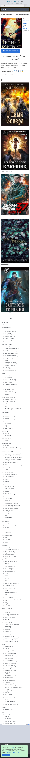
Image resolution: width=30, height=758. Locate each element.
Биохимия (7, 481)
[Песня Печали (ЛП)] (15, 241)
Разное (6, 440)
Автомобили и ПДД (9, 646)
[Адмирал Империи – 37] (15, 194)
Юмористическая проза (10, 721)
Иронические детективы (10, 352)
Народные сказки (8, 709)
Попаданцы (7, 682)
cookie (13, 747)
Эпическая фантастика (10, 701)
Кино (6, 600)
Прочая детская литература (11, 384)
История (6, 529)
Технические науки (9, 510)
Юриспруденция (8, 517)
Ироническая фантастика (10, 663)
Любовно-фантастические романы (12, 457)
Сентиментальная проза (10, 585)
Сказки (6, 394)
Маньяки (6, 360)
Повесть (6, 575)
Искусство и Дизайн (9, 403)
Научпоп (6, 406)
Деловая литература (6, 327)
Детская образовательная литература (13, 375)
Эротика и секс (8, 428)
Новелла (6, 573)
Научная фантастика (9, 680)
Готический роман (9, 660)
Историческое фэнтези (10, 667)
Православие (7, 612)
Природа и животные (9, 553)
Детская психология (9, 490)
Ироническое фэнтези (10, 665)
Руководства (7, 628)
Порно (6, 461)
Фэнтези (25, 23)
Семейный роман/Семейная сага (12, 583)
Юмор (3, 712)
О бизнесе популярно (9, 338)
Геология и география (9, 486)
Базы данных (7, 445)
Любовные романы (6, 451)
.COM (15, 1)
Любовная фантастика (9, 675)
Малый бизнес (8, 335)
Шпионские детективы (10, 370)
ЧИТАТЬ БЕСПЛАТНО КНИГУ (11, 51)
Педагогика (7, 500)
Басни (6, 537)
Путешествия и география (10, 556)
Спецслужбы (7, 324)
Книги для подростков (10, 393)
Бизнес (6, 524)
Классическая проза (9, 568)
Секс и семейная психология (11, 508)
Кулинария (7, 418)
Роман (6, 580)
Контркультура (8, 570)
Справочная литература (7, 622)
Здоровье (7, 527)
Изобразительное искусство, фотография (14, 599)
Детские (4, 373)
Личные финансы (8, 333)
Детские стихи (8, 382)
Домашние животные (9, 415)
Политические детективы (10, 362)
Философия (7, 513)
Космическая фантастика (10, 670)
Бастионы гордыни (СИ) (6, 312)
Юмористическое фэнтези (10, 704)
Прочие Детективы (9, 365)
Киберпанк (7, 668)
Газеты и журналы (9, 597)
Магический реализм (9, 571)
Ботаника (7, 483)
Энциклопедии (8, 631)
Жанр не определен (6, 438)
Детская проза (8, 377)
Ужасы (6, 692)
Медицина (7, 496)
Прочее (3, 594)
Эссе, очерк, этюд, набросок (11, 592)
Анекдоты (7, 714)
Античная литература (9, 636)
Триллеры (7, 369)
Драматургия (5, 431)
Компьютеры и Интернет (7, 443)
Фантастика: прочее (9, 697)
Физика (6, 512)
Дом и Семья (5, 412)
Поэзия (6, 542)
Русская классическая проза (11, 582)
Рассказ (6, 578)
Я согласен (7, 754)
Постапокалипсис (8, 684)
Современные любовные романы (12, 466)
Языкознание (8, 519)
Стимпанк (7, 689)
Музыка (6, 602)
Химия (6, 515)
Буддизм (6, 611)
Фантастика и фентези (7, 651)
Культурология (8, 493)
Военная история (8, 484)
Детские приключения (10, 381)
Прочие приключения (9, 554)
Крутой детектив (8, 358)
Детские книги (5, 387)
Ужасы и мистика (8, 694)
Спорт (6, 425)
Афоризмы (7, 563)
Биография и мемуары (10, 525)
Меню (4, 9)
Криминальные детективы (10, 357)
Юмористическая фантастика (11, 702)
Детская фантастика (9, 389)
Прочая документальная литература (13, 408)
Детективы (7, 350)
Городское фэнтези (9, 658)
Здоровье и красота (9, 416)
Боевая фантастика (9, 655)
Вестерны (7, 547)
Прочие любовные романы (11, 462)
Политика (7, 502)
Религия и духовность (7, 608)
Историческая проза (9, 566)
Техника (3, 644)
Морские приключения (10, 551)
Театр (6, 604)
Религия (6, 616)
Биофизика (7, 479)
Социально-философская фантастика (13, 687)
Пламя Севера (4, 127)
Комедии (7, 716)
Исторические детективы (10, 353)
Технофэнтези (8, 691)
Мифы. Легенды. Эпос (9, 639)
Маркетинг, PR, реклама (10, 336)
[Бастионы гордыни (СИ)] (15, 289)
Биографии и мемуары (10, 399)
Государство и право (9, 488)
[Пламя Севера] (15, 104)
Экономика (7, 341)
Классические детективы (10, 355)
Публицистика (8, 410)
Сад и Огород (8, 423)
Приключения (5, 545)
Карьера (6, 530)
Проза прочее (8, 576)
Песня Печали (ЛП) (5, 264)
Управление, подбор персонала (12, 340)
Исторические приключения (11, 549)
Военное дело (5, 322)
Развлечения (7, 421)
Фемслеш (7, 467)
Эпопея (6, 590)
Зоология (7, 491)
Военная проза (8, 565)
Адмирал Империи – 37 (6, 216)
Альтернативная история (10, 653)
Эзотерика (7, 619)
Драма (6, 433)
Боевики (6, 347)
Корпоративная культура (10, 331)
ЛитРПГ (6, 674)
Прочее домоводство (9, 420)
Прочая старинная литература (11, 641)
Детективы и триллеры (7, 344)
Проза (3, 559)
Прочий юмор (8, 718)
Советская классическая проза (11, 587)
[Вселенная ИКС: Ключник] (15, 150)
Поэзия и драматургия (7, 535)
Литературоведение (9, 495)
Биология (7, 478)
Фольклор (4, 707)
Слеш (6, 464)
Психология (7, 532)
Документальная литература (8, 397)
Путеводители (8, 626)
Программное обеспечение (11, 447)
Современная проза (9, 588)
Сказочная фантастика (10, 685)
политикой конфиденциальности (12, 752)
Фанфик (6, 605)
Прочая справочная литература (12, 624)
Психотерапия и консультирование (12, 505)
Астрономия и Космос (10, 476)
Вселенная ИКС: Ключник (6, 171)
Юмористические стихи (10, 723)
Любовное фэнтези (9, 677)
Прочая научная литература (11, 503)
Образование (5, 521)
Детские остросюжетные (10, 379)
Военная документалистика (11, 401)
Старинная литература (7, 634)
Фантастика (7, 696)
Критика (6, 404)
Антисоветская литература (11, 561)
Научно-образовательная (7, 472)
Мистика (6, 679)
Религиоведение (8, 507)
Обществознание (8, 498)
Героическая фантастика (10, 656)
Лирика (6, 541)
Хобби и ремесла (8, 427)
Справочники (7, 629)
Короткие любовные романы (11, 455)
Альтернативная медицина (11, 474)
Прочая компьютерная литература (12, 449)
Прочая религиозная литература (12, 614)
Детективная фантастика (10, 662)
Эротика (6, 469)
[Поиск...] (25, 5)
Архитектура (7, 648)
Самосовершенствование (10, 617)
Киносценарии (8, 435)
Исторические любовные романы (12, 454)
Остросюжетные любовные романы (13, 459)
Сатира (6, 720)
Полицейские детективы (10, 364)
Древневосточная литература (11, 638)
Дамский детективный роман (11, 348)
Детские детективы (9, 391)
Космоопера (7, 672)
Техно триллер (8, 367)
